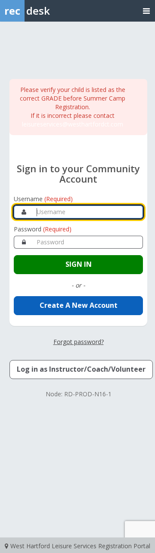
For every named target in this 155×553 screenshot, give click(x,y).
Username (43, 199)
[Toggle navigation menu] (146, 10)
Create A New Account (79, 305)
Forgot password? (78, 342)
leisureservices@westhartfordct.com (72, 124)
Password (42, 229)
